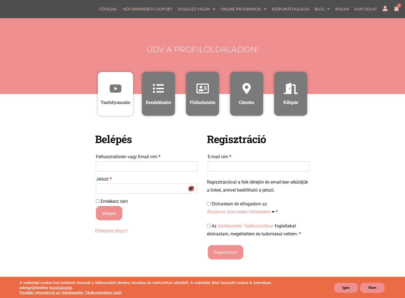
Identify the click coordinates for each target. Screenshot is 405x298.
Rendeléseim (158, 102)
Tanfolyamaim (115, 102)
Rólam (342, 9)
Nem (372, 287)
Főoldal (108, 9)
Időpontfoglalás (290, 9)
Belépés (109, 213)
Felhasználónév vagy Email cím (136, 155)
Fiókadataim (202, 102)
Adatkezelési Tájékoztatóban (246, 226)
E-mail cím (228, 155)
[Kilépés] (290, 88)
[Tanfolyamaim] (115, 88)
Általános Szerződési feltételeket (238, 211)
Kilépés (290, 102)
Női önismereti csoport (147, 9)
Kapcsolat (366, 9)
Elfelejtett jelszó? (111, 230)
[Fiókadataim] (202, 88)
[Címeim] (246, 88)
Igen (346, 287)
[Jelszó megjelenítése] (191, 189)
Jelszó (112, 178)
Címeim (246, 102)
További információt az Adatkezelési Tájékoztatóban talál (70, 292)
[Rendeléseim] (158, 88)
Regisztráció (225, 252)
